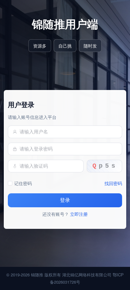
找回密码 (113, 183)
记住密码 (23, 183)
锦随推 (37, 275)
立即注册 (79, 213)
